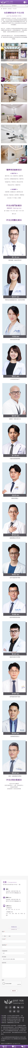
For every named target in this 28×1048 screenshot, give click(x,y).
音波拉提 (6, 195)
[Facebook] (10, 1007)
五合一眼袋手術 (14, 176)
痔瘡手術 (21, 179)
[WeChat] (18, 1007)
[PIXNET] (22, 1007)
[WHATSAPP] (6, 1007)
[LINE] (14, 1007)
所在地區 (4, 956)
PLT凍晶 (15, 198)
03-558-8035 (11, 893)
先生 (5, 936)
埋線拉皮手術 (11, 185)
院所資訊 (10, 8)
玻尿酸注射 (13, 192)
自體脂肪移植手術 (14, 179)
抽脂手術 (21, 176)
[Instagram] (10, 1011)
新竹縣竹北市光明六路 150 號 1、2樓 (11, 884)
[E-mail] (18, 1011)
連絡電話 (4, 945)
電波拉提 (11, 195)
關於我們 (5, 8)
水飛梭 (19, 198)
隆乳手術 (7, 176)
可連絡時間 (4, 951)
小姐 (9, 936)
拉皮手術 (6, 179)
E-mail (4, 939)
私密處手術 (7, 182)
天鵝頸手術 (17, 185)
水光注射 (9, 198)
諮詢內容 (4, 962)
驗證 (3, 980)
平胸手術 (13, 182)
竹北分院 (14, 8)
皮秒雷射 (17, 195)
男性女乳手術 (20, 182)
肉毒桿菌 (7, 192)
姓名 (3, 931)
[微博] (14, 1011)
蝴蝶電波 (22, 195)
